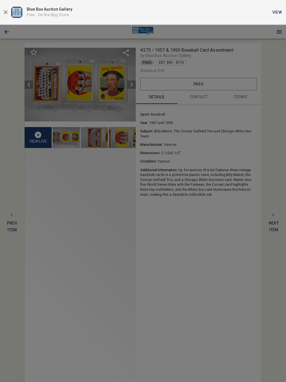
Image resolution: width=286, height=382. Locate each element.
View (277, 12)
